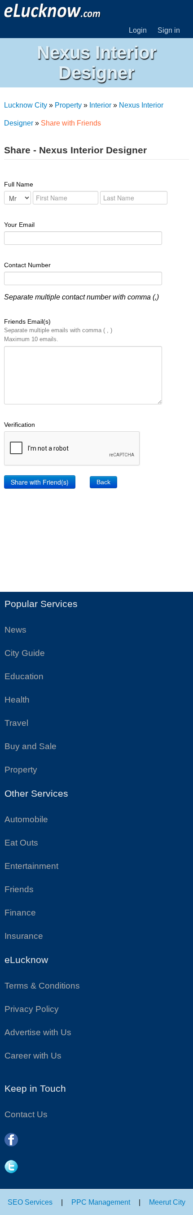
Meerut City (167, 1202)
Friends (19, 889)
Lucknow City (25, 105)
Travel (16, 723)
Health (17, 699)
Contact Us (26, 1114)
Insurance (23, 936)
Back (103, 482)
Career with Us (32, 1055)
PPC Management (100, 1202)
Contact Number (27, 265)
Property (68, 105)
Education (24, 676)
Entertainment (31, 866)
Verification (19, 424)
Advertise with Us (37, 1032)
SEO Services (30, 1202)
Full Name (18, 184)
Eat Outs (21, 842)
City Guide (24, 653)
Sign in (169, 30)
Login (138, 30)
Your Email (19, 224)
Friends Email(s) (58, 330)
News (15, 629)
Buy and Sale (30, 746)
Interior (100, 105)
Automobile (26, 819)
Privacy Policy (31, 1009)
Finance (20, 912)
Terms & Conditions (42, 985)
